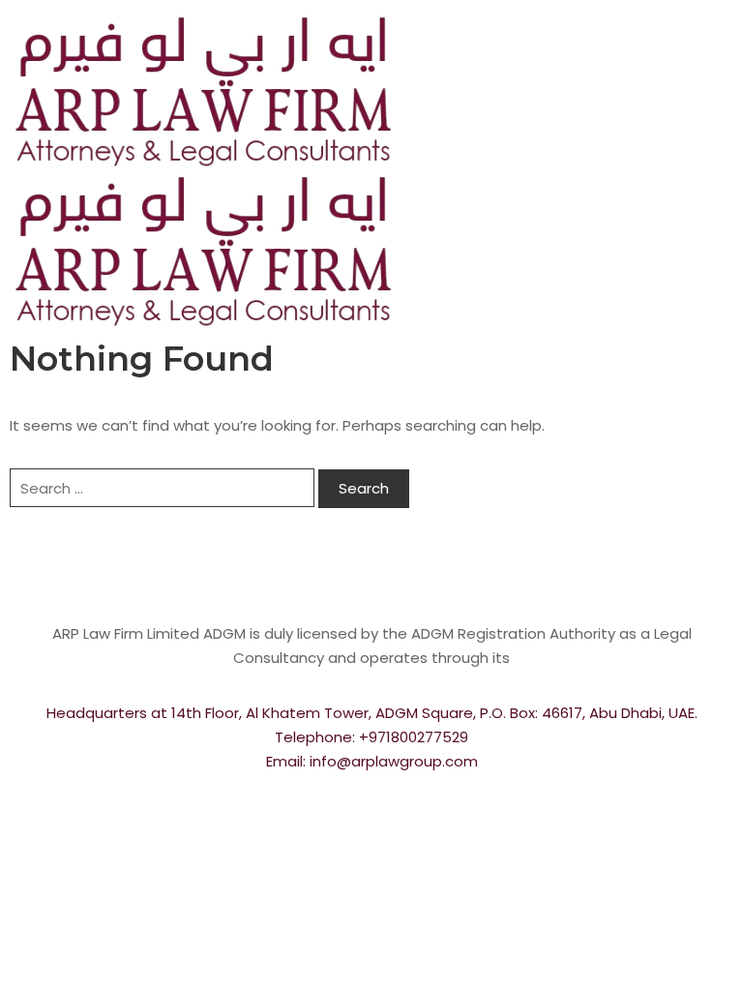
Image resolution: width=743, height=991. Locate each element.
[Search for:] (162, 487)
